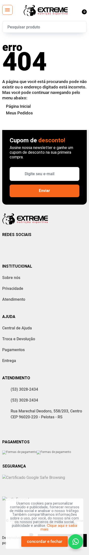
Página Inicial (18, 106)
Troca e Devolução (18, 339)
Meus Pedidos (19, 112)
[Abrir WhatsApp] (75, 541)
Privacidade (12, 288)
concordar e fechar (44, 541)
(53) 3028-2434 (24, 389)
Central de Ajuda (17, 328)
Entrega (9, 360)
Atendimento (13, 299)
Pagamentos (13, 349)
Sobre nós (11, 277)
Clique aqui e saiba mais (59, 527)
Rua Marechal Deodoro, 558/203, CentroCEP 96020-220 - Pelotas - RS (46, 414)
